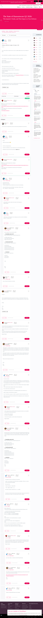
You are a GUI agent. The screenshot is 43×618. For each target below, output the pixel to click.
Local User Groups (29, 7)
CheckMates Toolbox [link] (24, 605)
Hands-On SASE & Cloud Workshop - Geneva (37, 119)
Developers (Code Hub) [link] (25, 606)
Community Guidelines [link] (3, 607)
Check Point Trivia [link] (10, 608)
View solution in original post (5, 110)
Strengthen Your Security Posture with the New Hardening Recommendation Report (37, 70)
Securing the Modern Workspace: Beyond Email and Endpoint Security (37, 134)
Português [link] (30, 608)
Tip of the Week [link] (17, 608)
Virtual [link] (38, 90)
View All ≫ (35, 61)
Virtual (35, 122)
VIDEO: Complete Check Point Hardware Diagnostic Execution (37, 80)
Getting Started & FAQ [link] (3, 606)
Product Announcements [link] (25, 607)
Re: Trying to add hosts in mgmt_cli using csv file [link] (9, 32)
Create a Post (39, 29)
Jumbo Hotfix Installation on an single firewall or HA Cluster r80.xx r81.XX (37, 76)
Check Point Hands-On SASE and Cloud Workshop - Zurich (37, 97)
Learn (23, 7)
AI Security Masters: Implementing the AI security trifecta (37, 113)
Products (18, 7)
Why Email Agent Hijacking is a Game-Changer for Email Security (37, 105)
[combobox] (20, 35)
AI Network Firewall (16, 31)
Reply (27, 93)
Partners (35, 7)
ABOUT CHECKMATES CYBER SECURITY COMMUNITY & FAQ (29, 5)
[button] (36, 1)
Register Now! (7, 21)
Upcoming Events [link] (24, 608)
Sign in (9, 613)
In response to (5, 138)
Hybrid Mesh (11, 31)
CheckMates (3, 31)
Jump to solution (5, 43)
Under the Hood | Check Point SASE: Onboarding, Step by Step (37, 127)
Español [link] (30, 605)
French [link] (30, 606)
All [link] (35, 90)
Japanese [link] (30, 607)
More (40, 7)
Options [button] (29, 32)
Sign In (41, 5)
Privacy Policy (29, 1)
